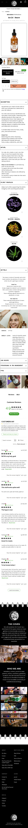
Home (3, 11)
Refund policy (17, 761)
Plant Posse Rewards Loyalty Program (6, 761)
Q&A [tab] (18, 394)
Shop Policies (17, 753)
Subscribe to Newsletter (7, 765)
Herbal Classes (17, 779)
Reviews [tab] (11, 394)
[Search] (6, 2)
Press (3, 758)
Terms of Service (18, 758)
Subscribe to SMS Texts (7, 767)
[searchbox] (7, 440)
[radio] (6, 81)
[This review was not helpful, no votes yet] (24, 475)
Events (15, 782)
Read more (8, 469)
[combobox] (20, 444)
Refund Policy (18, 824)
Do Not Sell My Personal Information (7, 788)
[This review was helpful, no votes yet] (22, 475)
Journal (15, 777)
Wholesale (16, 763)
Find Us (3, 779)
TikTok (3, 803)
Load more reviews (14, 590)
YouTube (4, 806)
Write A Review (14, 413)
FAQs (3, 782)
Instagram (4, 798)
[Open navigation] (2, 2)
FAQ (15, 756)
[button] (14, 8)
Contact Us (4, 777)
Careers (4, 756)
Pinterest (4, 800)
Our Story (4, 753)
